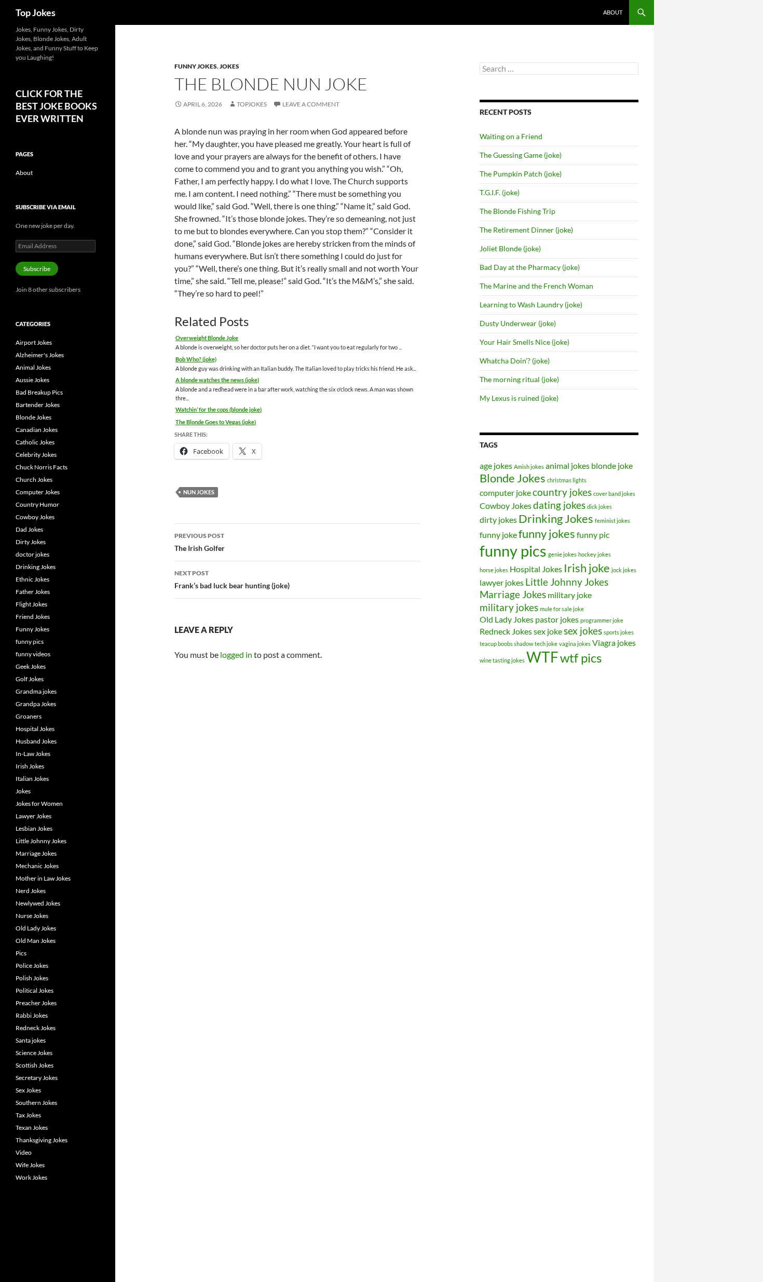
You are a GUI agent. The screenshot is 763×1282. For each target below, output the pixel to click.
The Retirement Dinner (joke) (526, 229)
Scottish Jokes (34, 1065)
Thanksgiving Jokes (41, 1140)
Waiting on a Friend (511, 136)
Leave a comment (310, 104)
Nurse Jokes (32, 916)
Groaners (29, 716)
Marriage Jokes (513, 594)
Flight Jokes (31, 604)
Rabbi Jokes (32, 1015)
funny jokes (547, 534)
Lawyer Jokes (33, 816)
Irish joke (587, 568)
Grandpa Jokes (36, 704)
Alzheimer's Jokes (40, 355)
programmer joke (601, 620)
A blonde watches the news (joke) (217, 379)
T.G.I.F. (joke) (500, 192)
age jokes (496, 465)
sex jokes (583, 631)
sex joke (548, 631)
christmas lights (567, 480)
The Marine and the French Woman (536, 285)
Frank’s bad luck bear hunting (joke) (232, 579)
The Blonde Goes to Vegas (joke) (215, 422)
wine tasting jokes (502, 660)
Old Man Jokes (36, 940)
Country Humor (37, 504)
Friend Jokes (33, 616)
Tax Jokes (28, 1115)
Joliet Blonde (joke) (510, 248)
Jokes (229, 66)
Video (24, 1152)
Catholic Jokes (35, 442)
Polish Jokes (32, 978)
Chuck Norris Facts (41, 467)
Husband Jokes (36, 741)
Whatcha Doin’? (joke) (515, 360)
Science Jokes (34, 1053)
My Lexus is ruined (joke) (519, 398)
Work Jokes (31, 1177)
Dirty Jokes (31, 542)
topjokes (252, 104)
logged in (236, 654)
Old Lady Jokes (507, 619)
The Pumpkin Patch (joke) (521, 173)
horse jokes (494, 569)
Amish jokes (529, 466)
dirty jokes (498, 519)
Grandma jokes (36, 691)
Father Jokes (33, 592)
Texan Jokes (32, 1127)
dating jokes (559, 505)
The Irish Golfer (199, 542)
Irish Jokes (30, 766)
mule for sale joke (562, 608)
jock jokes (623, 569)
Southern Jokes (36, 1102)
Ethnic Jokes (32, 579)
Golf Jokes (30, 679)
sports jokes (619, 632)
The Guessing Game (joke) (521, 155)
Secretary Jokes (37, 1078)
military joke (570, 595)
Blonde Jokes (513, 478)
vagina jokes (575, 643)
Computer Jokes (38, 492)
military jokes (509, 607)
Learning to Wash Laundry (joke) (531, 304)
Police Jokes (32, 965)
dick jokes (599, 506)
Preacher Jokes (36, 1003)
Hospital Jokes (536, 569)
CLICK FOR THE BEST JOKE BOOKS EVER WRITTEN (56, 106)
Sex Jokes (28, 1090)
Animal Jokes (33, 367)
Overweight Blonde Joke (206, 337)
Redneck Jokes (506, 631)
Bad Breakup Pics (39, 392)
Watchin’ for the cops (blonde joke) (218, 409)
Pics (21, 953)
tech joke (546, 643)
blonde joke (612, 465)
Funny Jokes (195, 66)
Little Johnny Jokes (566, 582)
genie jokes (562, 554)
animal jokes (568, 465)
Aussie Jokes (32, 380)
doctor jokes (32, 554)
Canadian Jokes (37, 430)
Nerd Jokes (31, 891)
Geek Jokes (31, 666)
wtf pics (581, 657)
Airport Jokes (34, 342)
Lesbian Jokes (34, 828)
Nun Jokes (198, 492)
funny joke (498, 534)
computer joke (505, 492)
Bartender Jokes (38, 405)
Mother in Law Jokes (43, 878)
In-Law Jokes (33, 754)
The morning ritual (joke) (519, 379)
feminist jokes (612, 520)
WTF (542, 657)
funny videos (33, 654)
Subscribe (36, 269)
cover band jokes (614, 493)
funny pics (513, 551)
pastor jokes (557, 619)
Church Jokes (34, 479)
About (612, 12)
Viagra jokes (614, 642)
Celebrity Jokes (36, 454)
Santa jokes (31, 1040)
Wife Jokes (30, 1165)
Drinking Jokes (556, 518)
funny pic (593, 534)
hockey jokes (594, 554)
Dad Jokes (29, 529)
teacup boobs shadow (506, 643)
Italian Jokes (32, 778)
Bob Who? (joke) (195, 359)
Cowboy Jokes (506, 505)
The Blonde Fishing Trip (517, 211)
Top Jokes (36, 12)
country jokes (562, 492)
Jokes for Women (39, 803)
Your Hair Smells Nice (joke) (524, 342)
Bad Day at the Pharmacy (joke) (530, 267)
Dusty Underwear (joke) (518, 323)
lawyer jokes (502, 582)
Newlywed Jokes (38, 903)
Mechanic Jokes (37, 866)
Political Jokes (34, 990)
